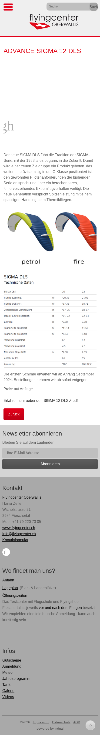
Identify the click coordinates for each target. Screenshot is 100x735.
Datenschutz (61, 722)
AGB (76, 722)
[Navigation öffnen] (8, 7)
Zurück (14, 414)
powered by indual (50, 728)
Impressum (41, 722)
